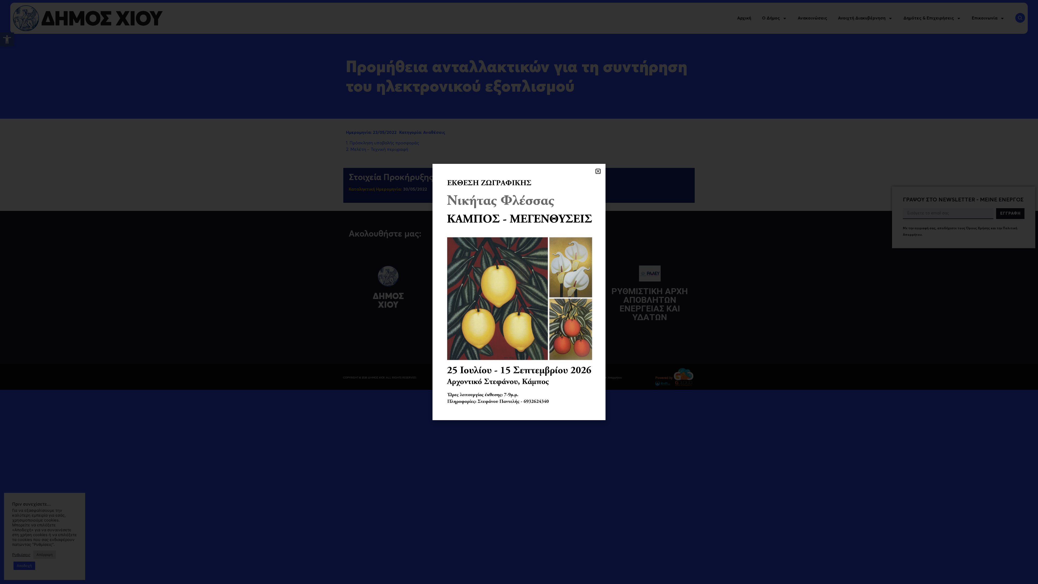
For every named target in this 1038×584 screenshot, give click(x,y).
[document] (519, 292)
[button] (598, 171)
